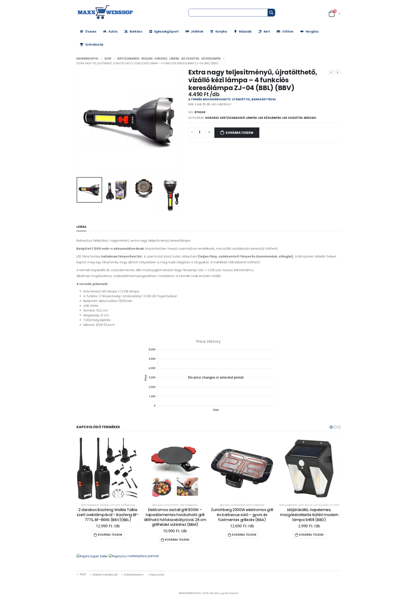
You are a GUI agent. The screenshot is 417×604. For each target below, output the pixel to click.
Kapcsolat (157, 574)
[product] (107, 468)
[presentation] (77, 122)
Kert (267, 31)
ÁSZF (83, 574)
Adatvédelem (133, 574)
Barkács (136, 31)
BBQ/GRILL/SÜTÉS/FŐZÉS (165, 505)
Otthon (287, 31)
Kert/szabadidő (232, 118)
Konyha (221, 31)
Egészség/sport (166, 31)
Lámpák (251, 118)
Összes (90, 31)
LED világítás (292, 118)
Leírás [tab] (81, 227)
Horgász (312, 31)
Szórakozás (94, 44)
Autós (112, 31)
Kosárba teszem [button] (110, 534)
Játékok (197, 31)
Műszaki (245, 31)
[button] (331, 427)
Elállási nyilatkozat (105, 574)
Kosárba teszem (239, 132)
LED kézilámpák (269, 118)
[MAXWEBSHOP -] (105, 12)
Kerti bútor (305, 505)
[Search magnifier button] (271, 12)
